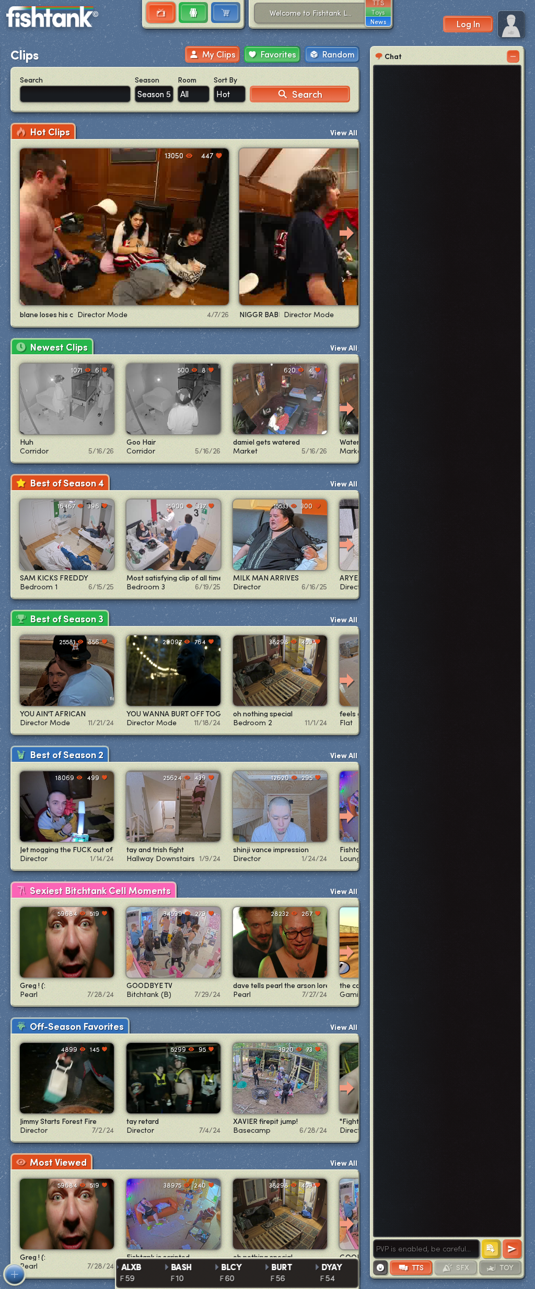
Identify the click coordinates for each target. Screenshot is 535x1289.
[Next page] (346, 233)
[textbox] (426, 1248)
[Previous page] (22, 233)
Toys (378, 12)
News (378, 21)
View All (343, 132)
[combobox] (154, 94)
